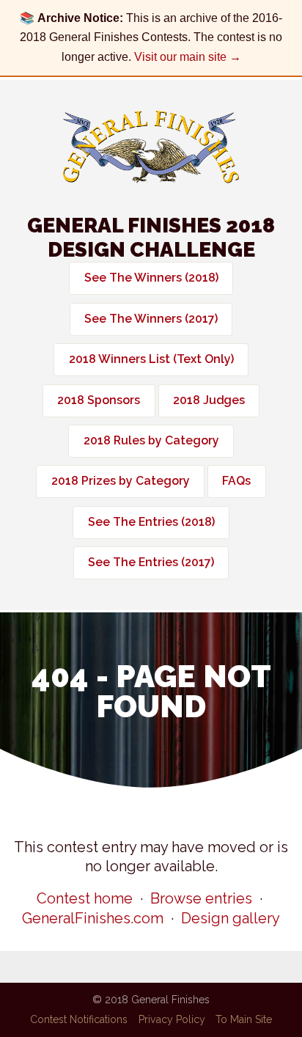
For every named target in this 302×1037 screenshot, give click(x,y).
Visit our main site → (187, 57)
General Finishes (151, 147)
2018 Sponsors (98, 400)
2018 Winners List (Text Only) (151, 359)
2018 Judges (209, 400)
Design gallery (230, 918)
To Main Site (244, 1019)
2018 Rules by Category (151, 440)
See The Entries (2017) (151, 562)
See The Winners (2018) (151, 278)
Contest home (85, 898)
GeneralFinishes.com (92, 918)
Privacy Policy (172, 1019)
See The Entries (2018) (151, 522)
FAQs (236, 481)
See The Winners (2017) (151, 319)
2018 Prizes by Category (120, 481)
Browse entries (201, 898)
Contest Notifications (79, 1019)
